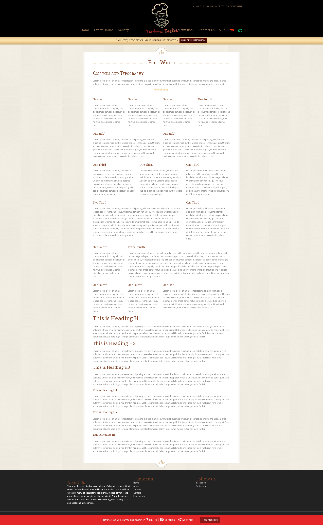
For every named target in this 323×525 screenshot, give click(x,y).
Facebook (201, 482)
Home (85, 30)
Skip (222, 30)
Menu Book (186, 30)
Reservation (139, 496)
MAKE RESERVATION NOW (193, 40)
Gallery (123, 30)
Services (137, 489)
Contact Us (207, 30)
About (136, 486)
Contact (137, 493)
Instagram (201, 486)
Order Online (104, 30)
